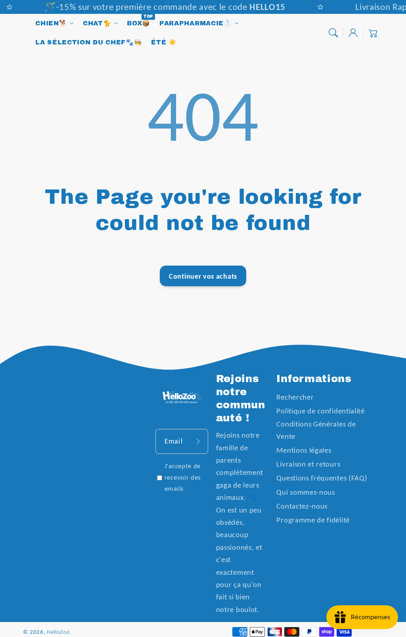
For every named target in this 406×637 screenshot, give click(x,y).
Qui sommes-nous (305, 492)
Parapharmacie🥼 (195, 23)
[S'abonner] (198, 441)
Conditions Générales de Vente (316, 430)
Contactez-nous (301, 506)
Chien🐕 (51, 23)
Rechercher (295, 397)
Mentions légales (303, 450)
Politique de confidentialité (320, 410)
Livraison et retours (308, 464)
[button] (333, 33)
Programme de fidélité (313, 519)
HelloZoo (58, 631)
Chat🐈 (97, 23)
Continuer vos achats (203, 276)
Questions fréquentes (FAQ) (321, 477)
